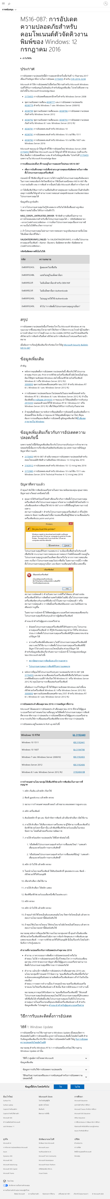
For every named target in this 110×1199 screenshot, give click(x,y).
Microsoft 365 (7, 1118)
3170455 (59, 79)
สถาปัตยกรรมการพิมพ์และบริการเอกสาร (48, 660)
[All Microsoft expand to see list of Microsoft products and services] (3, 3)
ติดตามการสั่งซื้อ (44, 1113)
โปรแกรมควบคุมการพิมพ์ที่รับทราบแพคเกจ (49, 666)
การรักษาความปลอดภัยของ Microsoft (15, 1147)
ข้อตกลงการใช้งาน (49, 1194)
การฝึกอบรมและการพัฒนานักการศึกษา (87, 1122)
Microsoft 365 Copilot (10, 1169)
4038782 (29, 140)
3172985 (29, 471)
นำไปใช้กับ (27, 58)
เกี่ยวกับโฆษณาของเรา (81, 1194)
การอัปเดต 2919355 (43, 399)
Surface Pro (7, 1101)
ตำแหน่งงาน (78, 1143)
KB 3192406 (79, 764)
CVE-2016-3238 (78, 79)
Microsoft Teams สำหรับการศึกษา (85, 1109)
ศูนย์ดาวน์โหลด (44, 1105)
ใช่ (60, 1086)
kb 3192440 (79, 734)
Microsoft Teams (8, 1173)
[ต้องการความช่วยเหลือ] (9, 3)
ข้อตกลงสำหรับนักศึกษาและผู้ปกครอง (86, 1126)
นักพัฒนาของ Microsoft (46, 1143)
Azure (5, 1152)
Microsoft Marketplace (46, 1160)
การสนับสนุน (8, 9)
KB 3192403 (79, 756)
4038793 (63, 119)
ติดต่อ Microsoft (19, 1194)
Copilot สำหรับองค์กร (10, 1109)
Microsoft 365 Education (82, 1113)
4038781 (29, 128)
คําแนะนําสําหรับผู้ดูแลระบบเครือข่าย (66, 1005)
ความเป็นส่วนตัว (33, 1194)
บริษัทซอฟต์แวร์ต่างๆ (45, 1169)
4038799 (29, 111)
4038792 (29, 119)
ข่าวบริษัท (77, 1147)
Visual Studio (43, 1173)
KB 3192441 (79, 742)
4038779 (29, 105)
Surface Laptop (8, 1105)
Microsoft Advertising (10, 1165)
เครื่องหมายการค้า (64, 1194)
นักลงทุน (77, 1156)
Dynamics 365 (7, 1156)
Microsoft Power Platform (47, 1165)
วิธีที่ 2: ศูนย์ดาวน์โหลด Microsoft (38, 1058)
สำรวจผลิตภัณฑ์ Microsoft (11, 1122)
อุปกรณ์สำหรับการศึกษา (82, 1105)
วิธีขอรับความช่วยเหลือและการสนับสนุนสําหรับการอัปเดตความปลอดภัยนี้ (53, 1077)
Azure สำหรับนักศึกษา (81, 1131)
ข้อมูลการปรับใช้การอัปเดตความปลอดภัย (42, 1069)
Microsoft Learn (44, 1147)
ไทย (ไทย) (10, 1181)
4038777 (50, 102)
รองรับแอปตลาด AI (45, 1152)
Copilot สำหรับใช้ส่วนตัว (11, 1113)
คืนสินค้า (42, 1109)
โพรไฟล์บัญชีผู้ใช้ (44, 1101)
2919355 (29, 402)
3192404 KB (79, 771)
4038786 (63, 111)
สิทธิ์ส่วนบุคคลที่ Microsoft (82, 1152)
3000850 (29, 384)
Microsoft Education (80, 1101)
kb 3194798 (79, 749)
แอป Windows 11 (8, 1126)
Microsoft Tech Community (47, 1156)
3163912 (29, 465)
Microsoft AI (7, 1143)
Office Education (79, 1118)
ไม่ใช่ (77, 1086)
